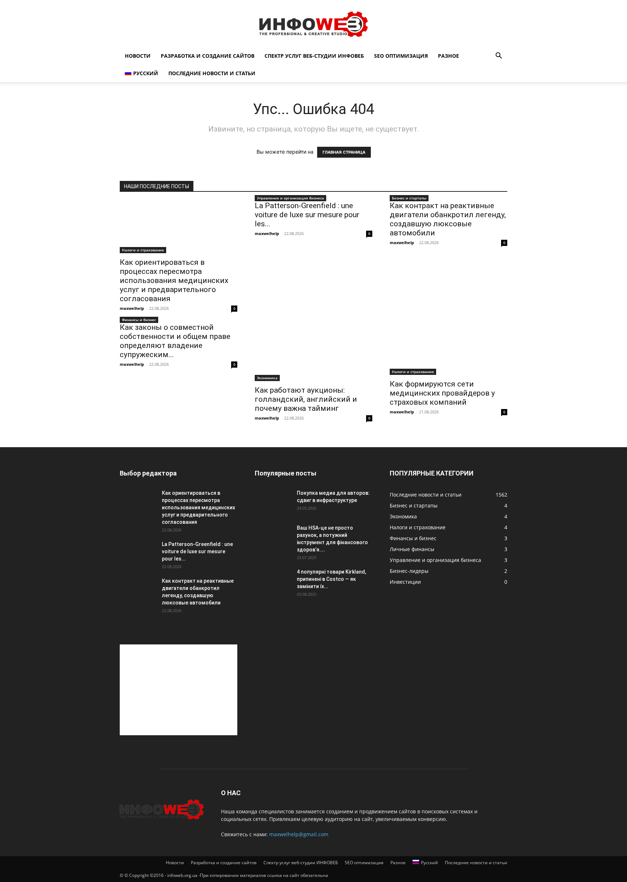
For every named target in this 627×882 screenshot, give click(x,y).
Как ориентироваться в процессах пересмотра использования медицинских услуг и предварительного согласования (174, 280)
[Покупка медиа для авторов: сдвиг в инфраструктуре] (273, 502)
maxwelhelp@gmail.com (298, 834)
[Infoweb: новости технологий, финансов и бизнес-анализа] (313, 24)
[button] (498, 56)
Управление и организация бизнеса (290, 198)
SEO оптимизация (401, 55)
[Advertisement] (178, 689)
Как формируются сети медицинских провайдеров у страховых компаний (442, 393)
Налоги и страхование (143, 249)
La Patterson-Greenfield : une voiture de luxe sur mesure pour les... (307, 214)
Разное (448, 55)
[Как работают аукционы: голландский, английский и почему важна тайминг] (313, 352)
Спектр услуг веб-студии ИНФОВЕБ (314, 55)
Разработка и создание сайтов (207, 55)
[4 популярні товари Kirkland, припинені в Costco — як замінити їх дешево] (273, 581)
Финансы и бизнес (139, 319)
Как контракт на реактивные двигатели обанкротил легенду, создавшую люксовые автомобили (448, 219)
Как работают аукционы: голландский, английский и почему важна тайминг (306, 399)
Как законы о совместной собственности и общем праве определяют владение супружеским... (175, 341)
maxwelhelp (132, 308)
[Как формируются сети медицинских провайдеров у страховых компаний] (448, 349)
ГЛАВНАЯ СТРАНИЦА (344, 152)
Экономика (267, 377)
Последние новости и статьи (211, 73)
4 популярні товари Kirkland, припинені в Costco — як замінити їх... (331, 579)
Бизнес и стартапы (409, 198)
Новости (138, 55)
